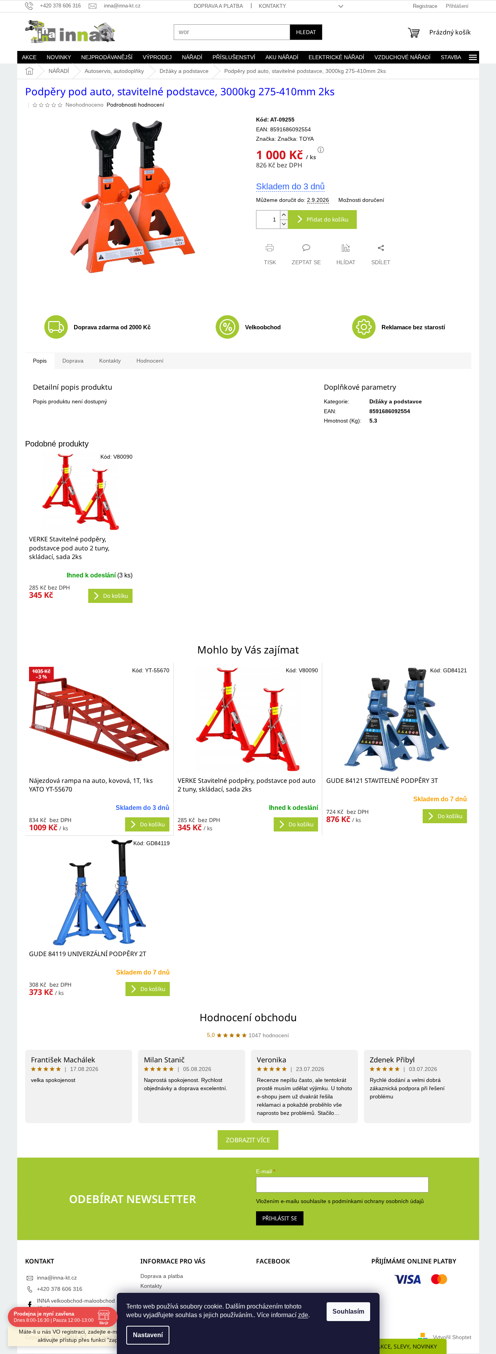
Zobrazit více (248, 1140)
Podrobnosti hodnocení (135, 105)
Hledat (306, 32)
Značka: (296, 139)
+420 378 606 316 (59, 1289)
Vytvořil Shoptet (452, 1337)
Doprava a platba (218, 6)
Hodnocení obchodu (248, 1017)
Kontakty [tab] (110, 361)
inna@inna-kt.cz (57, 1277)
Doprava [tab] (73, 361)
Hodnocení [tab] (150, 361)
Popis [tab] (40, 361)
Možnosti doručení (361, 200)
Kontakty (272, 6)
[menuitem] (29, 57)
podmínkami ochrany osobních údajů (378, 1201)
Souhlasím (348, 1311)
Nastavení (148, 1335)
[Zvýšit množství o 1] (284, 215)
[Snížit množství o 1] (284, 224)
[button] (99, 814)
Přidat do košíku (328, 219)
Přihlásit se (279, 1218)
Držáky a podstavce (395, 401)
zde (303, 1315)
